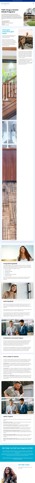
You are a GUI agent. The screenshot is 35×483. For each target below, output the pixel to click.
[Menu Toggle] (33, 3)
